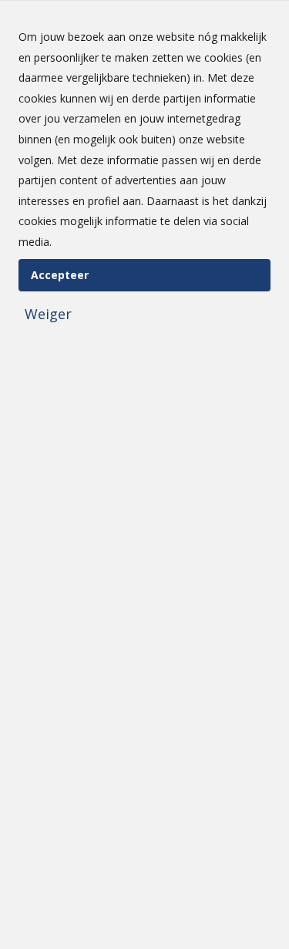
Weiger (48, 314)
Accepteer (60, 275)
